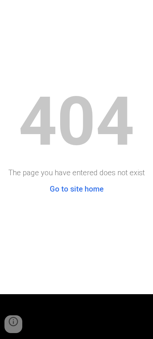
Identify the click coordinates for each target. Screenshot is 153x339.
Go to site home (77, 189)
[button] (13, 324)
